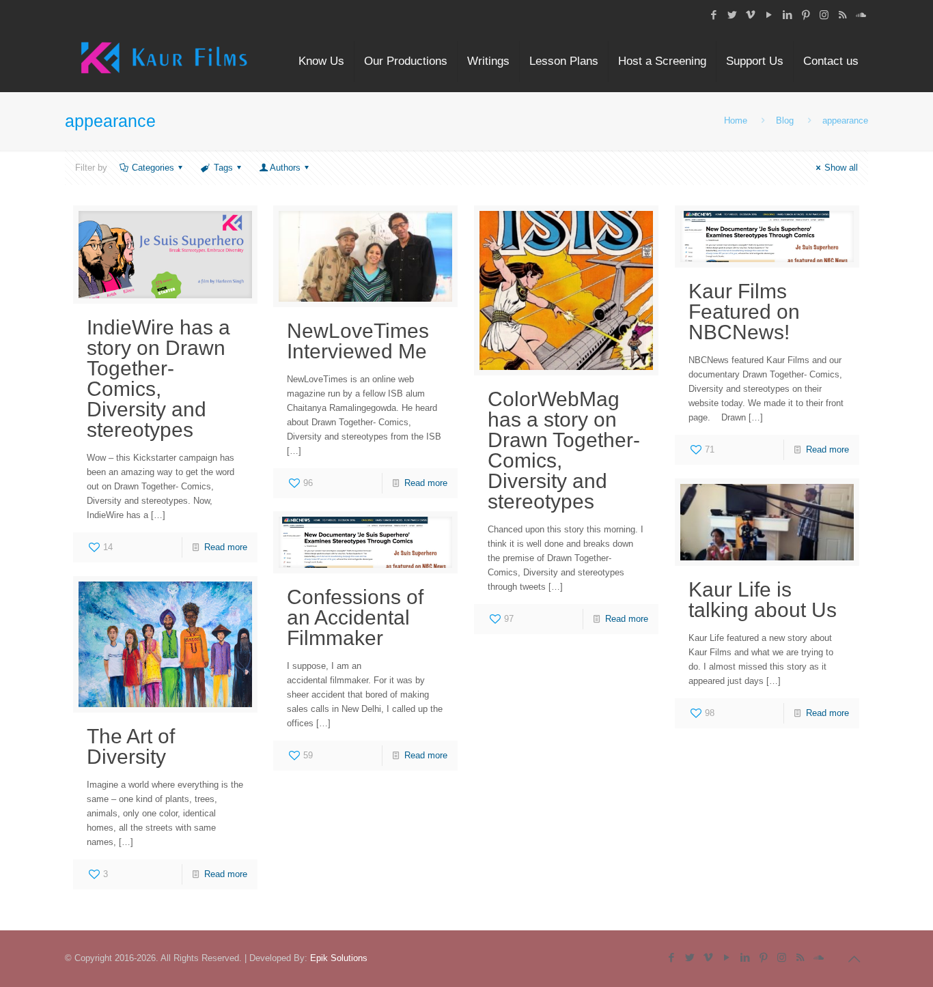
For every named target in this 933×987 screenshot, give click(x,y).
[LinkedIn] (787, 14)
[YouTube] (769, 14)
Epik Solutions (338, 958)
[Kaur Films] (164, 61)
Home (735, 120)
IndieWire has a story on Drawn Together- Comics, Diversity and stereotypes (158, 378)
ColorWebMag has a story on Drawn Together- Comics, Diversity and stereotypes (564, 450)
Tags (223, 167)
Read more (225, 547)
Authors (285, 167)
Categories (153, 167)
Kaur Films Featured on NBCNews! (744, 311)
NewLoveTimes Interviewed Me (358, 340)
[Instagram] (824, 14)
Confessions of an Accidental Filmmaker (355, 617)
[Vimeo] (750, 14)
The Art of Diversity (131, 746)
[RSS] (842, 14)
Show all (841, 167)
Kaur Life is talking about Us (762, 599)
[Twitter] (732, 14)
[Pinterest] (805, 14)
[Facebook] (713, 14)
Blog (785, 120)
